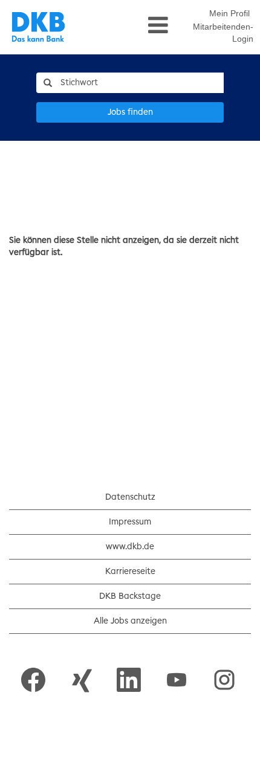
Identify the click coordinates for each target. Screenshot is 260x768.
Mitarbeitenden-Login (223, 33)
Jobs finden (130, 112)
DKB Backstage (130, 596)
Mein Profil (229, 13)
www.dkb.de (130, 547)
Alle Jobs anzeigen (130, 621)
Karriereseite (130, 571)
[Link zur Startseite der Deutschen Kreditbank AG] (38, 27)
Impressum (130, 522)
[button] (129, 25)
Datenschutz (130, 497)
